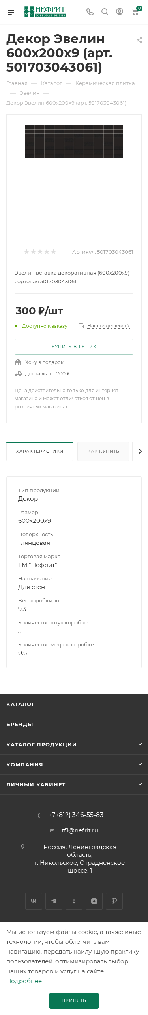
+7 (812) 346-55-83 (75, 815)
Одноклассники (74, 901)
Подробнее (24, 981)
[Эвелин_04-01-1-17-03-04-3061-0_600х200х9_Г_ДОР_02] (74, 141)
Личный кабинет (36, 784)
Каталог (20, 704)
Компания (24, 764)
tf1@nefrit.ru (80, 830)
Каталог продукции (41, 744)
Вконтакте (33, 901)
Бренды (19, 724)
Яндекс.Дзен (94, 901)
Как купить (103, 451)
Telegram (53, 901)
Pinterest (114, 901)
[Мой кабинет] (119, 12)
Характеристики (40, 451)
